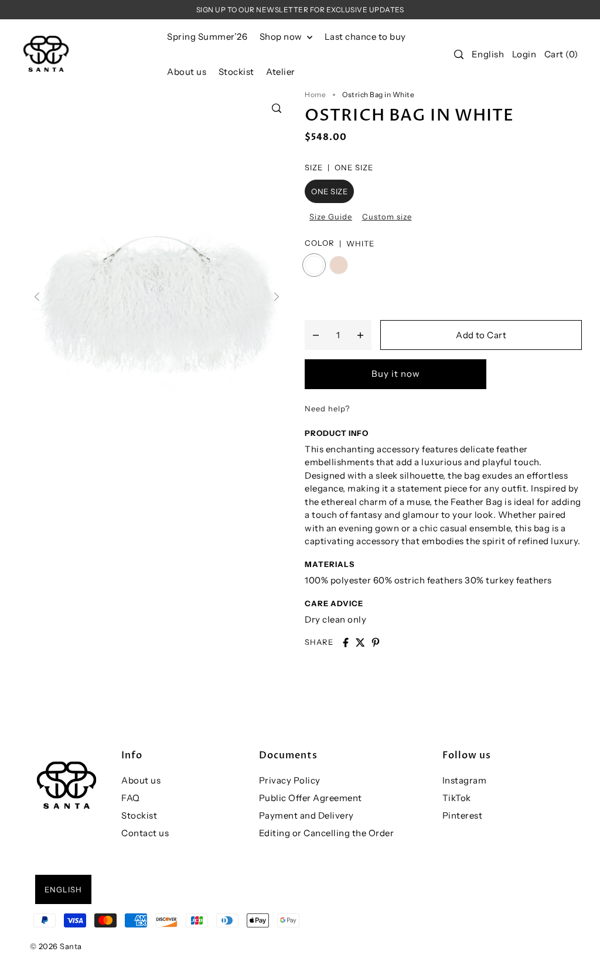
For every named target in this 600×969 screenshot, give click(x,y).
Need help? (327, 408)
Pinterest (462, 815)
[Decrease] (316, 335)
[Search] (459, 54)
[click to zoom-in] (276, 108)
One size (329, 191)
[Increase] (360, 335)
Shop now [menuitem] (282, 36)
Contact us (145, 833)
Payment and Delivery (306, 815)
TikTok (456, 797)
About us (141, 780)
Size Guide (330, 216)
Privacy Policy (290, 780)
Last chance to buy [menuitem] (365, 36)
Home (315, 94)
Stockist (139, 815)
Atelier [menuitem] (280, 71)
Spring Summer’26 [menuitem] (207, 36)
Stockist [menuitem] (236, 71)
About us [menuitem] (186, 71)
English (488, 54)
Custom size (387, 216)
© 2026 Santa (56, 946)
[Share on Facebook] (345, 642)
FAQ (130, 797)
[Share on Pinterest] (375, 642)
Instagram (464, 780)
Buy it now (395, 373)
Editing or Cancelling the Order (326, 833)
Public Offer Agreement (310, 797)
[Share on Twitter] (360, 642)
